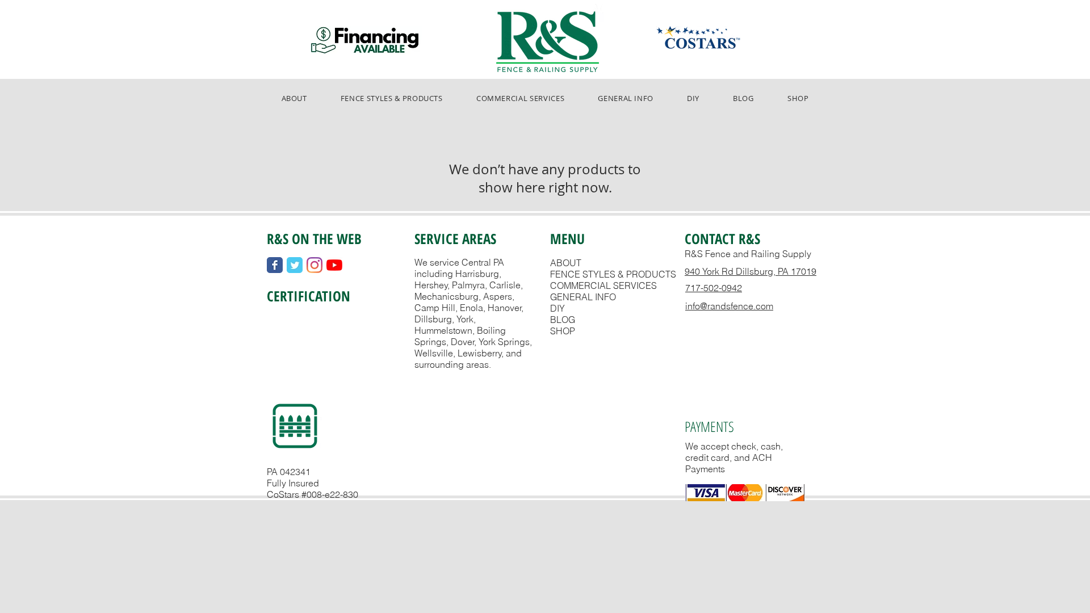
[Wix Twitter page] (295, 265)
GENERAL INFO (583, 297)
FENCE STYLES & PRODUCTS (613, 274)
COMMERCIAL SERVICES (603, 285)
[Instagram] (314, 265)
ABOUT (565, 262)
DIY (557, 308)
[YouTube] (334, 265)
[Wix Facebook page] (275, 265)
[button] (391, 98)
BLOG (562, 319)
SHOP (562, 331)
